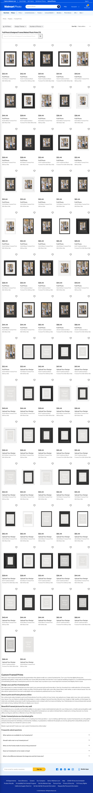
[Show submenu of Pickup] (16, 13)
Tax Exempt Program (29, 783)
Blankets (59, 13)
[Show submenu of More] (83, 13)
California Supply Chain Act (23, 786)
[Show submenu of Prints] (22, 13)
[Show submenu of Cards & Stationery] (35, 13)
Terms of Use (57, 783)
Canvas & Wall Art (49, 13)
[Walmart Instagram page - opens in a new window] (73, 769)
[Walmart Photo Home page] (13, 7)
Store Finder (22, 1)
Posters (40, 13)
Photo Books (67, 13)
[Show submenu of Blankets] (62, 13)
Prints (20, 13)
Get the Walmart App (44, 783)
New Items (6, 13)
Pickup (13, 13)
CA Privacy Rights (81, 783)
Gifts (75, 13)
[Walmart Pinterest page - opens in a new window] (65, 769)
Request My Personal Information (68, 786)
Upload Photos (52, 1)
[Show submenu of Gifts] (77, 13)
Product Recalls (9, 783)
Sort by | (74, 26)
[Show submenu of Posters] (42, 13)
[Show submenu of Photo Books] (71, 13)
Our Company (41, 781)
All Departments (11, 781)
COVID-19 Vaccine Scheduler (76, 781)
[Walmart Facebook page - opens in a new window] (57, 769)
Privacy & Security (68, 783)
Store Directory (23, 781)
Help (65, 6)
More (81, 13)
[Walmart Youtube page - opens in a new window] (69, 769)
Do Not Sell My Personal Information (45, 786)
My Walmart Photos (41, 1)
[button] (10, 45)
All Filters (8, 26)
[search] (40, 36)
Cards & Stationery (30, 13)
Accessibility (19, 783)
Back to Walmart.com (10, 1)
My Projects (31, 1)
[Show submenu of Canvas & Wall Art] (54, 13)
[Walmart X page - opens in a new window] (61, 769)
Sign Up (39, 769)
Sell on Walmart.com (53, 781)
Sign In (86, 1)
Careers (32, 781)
